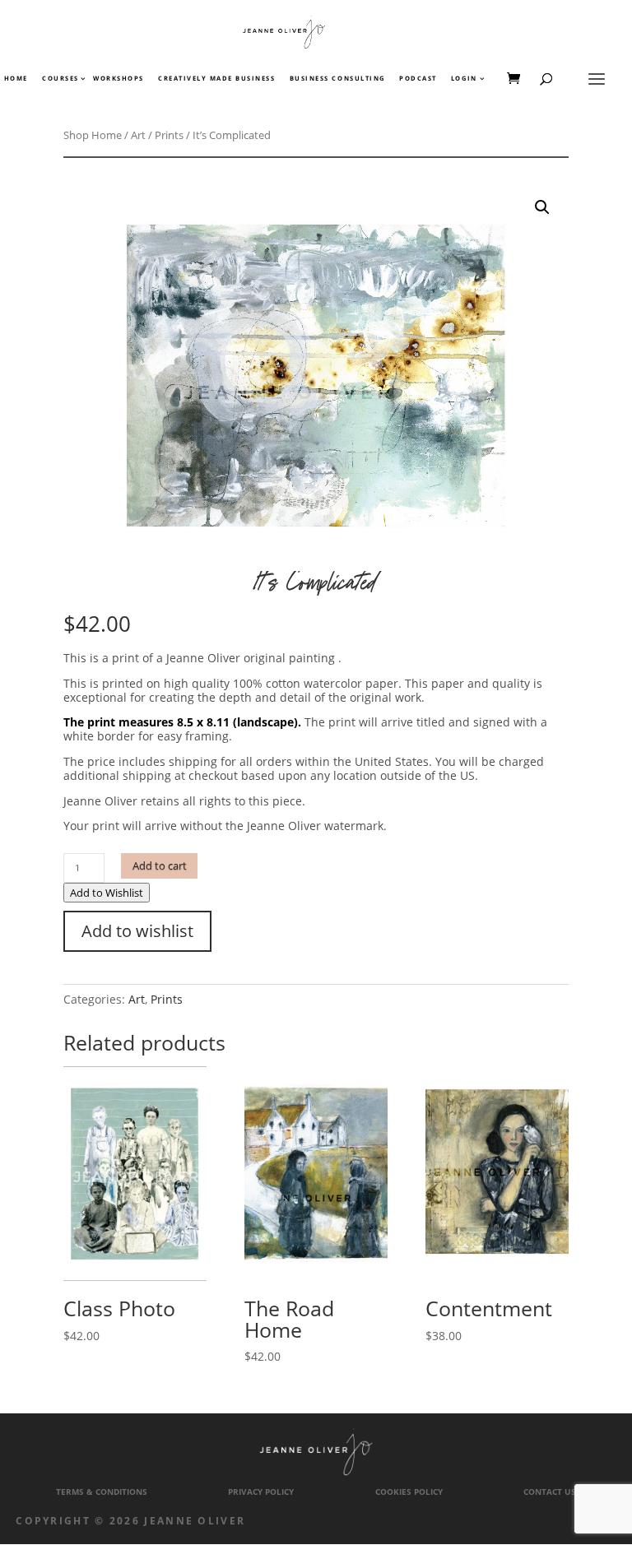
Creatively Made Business (216, 79)
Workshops (118, 79)
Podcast (418, 79)
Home (16, 79)
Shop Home (92, 135)
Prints (169, 135)
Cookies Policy (409, 1492)
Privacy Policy (261, 1492)
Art (138, 135)
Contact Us (549, 1492)
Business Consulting (337, 79)
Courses (59, 79)
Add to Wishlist (106, 892)
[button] (542, 207)
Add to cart (159, 866)
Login (464, 79)
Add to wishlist (137, 931)
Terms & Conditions (101, 1492)
